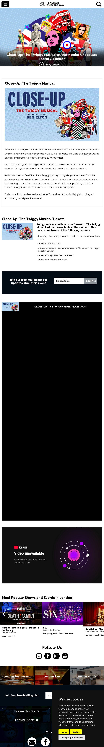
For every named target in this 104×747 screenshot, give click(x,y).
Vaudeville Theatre (51, 630)
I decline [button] (75, 732)
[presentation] (3, 614)
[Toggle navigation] (5, 4)
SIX (45, 627)
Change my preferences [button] (72, 737)
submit (89, 281)
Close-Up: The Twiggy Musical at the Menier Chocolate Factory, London (52, 57)
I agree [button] (64, 732)
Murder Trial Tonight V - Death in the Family (20, 629)
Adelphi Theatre (8, 633)
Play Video (52, 64)
